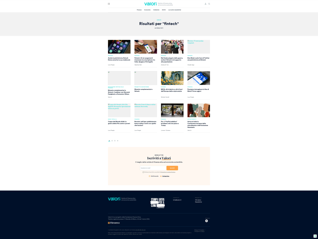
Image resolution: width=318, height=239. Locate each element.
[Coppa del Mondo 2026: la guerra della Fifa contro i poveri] (119, 110)
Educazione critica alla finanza (116, 87)
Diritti (164, 10)
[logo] (158, 3)
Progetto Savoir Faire (141, 86)
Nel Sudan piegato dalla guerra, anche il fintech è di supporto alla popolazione (172, 60)
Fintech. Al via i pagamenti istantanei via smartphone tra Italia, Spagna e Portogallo (144, 60)
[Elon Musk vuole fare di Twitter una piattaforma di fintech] (198, 47)
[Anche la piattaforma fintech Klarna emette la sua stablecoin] (119, 47)
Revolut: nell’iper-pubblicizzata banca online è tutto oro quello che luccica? (145, 123)
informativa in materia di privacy (167, 172)
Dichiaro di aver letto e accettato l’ (160, 172)
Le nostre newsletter (174, 10)
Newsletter (198, 202)
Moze (202, 231)
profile (205, 4)
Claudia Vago (190, 64)
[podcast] (206, 220)
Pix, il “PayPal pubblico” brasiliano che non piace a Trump (170, 123)
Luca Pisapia (111, 64)
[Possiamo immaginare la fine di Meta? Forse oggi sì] (198, 78)
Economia (147, 10)
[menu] (109, 3)
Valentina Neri (138, 64)
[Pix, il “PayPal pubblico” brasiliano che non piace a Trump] (172, 110)
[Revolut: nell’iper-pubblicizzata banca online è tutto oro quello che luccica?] (145, 110)
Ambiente (156, 10)
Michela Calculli (165, 97)
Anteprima (165, 176)
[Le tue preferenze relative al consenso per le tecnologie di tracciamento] (315, 236)
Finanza (139, 10)
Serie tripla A (112, 119)
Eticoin (163, 86)
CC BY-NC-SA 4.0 (140, 230)
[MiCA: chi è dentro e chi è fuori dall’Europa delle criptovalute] (172, 78)
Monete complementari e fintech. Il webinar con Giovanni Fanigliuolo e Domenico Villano (119, 92)
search (209, 4)
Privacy (196, 230)
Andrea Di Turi (165, 64)
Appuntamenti (191, 119)
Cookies (202, 230)
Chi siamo (198, 200)
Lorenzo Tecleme (165, 130)
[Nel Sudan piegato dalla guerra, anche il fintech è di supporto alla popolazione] (172, 47)
